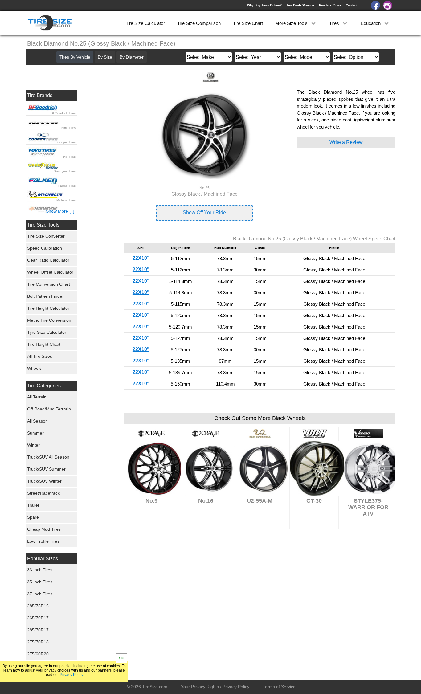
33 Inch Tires (39, 569)
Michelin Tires (66, 200)
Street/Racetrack (43, 493)
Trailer (33, 505)
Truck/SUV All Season (48, 457)
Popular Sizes (42, 558)
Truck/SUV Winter (44, 481)
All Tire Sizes (39, 356)
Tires (334, 23)
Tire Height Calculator (48, 308)
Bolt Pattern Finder (45, 296)
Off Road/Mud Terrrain (49, 408)
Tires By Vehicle (74, 57)
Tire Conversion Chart (48, 284)
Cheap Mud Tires (44, 529)
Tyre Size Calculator (46, 332)
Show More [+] (60, 211)
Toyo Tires (68, 156)
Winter (33, 445)
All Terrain (37, 396)
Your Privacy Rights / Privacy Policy (215, 686)
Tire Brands (39, 95)
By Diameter (132, 57)
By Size (105, 57)
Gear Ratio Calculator (48, 260)
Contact (351, 5)
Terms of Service (279, 686)
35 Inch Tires (39, 581)
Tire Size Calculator (145, 23)
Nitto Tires (68, 127)
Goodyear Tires (65, 171)
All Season (37, 420)
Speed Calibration (44, 248)
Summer (35, 433)
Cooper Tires (66, 142)
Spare (33, 517)
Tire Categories (44, 385)
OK (121, 658)
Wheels (34, 368)
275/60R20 (38, 653)
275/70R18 (38, 641)
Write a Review (346, 142)
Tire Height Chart (43, 344)
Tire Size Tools (43, 224)
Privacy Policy (71, 674)
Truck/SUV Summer (46, 469)
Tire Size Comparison (199, 23)
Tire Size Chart (248, 23)
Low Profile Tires (43, 541)
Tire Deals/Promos (300, 5)
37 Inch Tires (39, 593)
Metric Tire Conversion (49, 320)
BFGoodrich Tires (63, 113)
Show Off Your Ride (204, 212)
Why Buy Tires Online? (264, 5)
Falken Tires (67, 185)
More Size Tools (292, 23)
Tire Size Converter (46, 236)
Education (371, 23)
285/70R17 (38, 629)
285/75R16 (38, 605)
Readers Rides (330, 5)
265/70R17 (38, 617)
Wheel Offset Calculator (50, 272)
